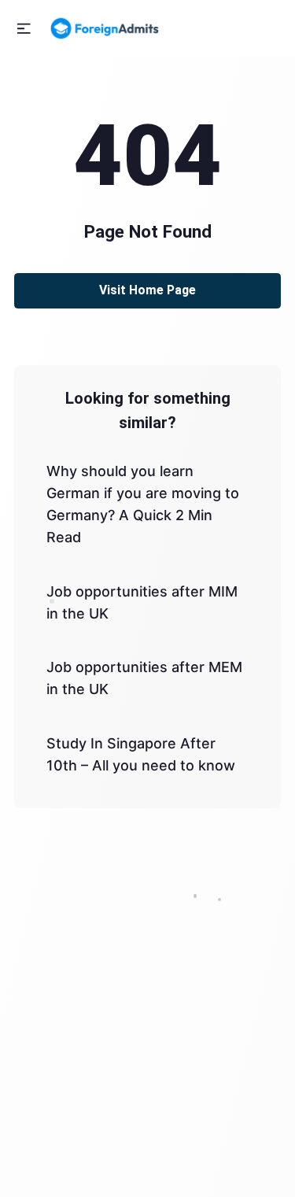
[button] (24, 28)
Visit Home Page (147, 290)
